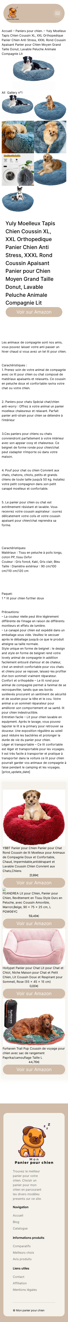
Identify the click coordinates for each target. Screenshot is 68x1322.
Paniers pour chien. (29, 31)
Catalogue (20, 1228)
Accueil (7, 31)
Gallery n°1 (14, 92)
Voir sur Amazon (34, 312)
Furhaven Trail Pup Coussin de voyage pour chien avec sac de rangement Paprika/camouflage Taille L (34, 1053)
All (3, 92)
